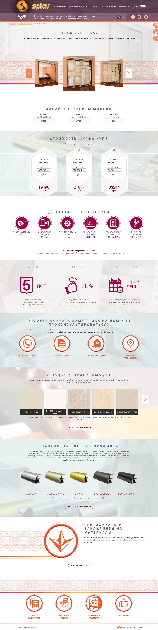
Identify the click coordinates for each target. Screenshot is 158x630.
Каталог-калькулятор (25, 24)
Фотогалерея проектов (64, 616)
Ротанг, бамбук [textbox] (114, 162)
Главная (13, 24)
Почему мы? (123, 615)
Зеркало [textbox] (43, 162)
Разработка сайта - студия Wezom (135, 627)
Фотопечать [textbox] (79, 162)
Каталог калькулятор (34, 616)
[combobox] (44, 162)
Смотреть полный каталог (79, 427)
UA (124, 17)
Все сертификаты (79, 565)
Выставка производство (130, 357)
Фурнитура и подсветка (94, 616)
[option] (79, 73)
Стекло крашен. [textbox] (79, 170)
